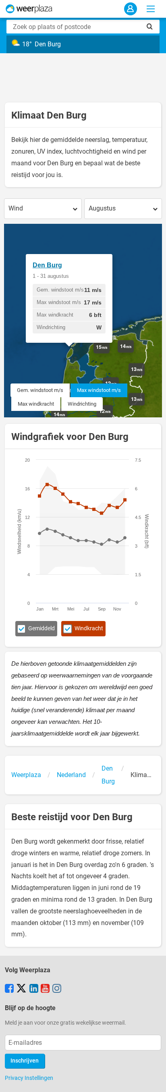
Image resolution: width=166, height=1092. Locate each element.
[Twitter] (21, 989)
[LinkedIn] (33, 989)
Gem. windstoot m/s (40, 390)
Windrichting (82, 404)
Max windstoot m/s (99, 390)
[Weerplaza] (29, 9)
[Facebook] (9, 989)
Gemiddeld (41, 628)
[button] (73, 363)
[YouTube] (45, 989)
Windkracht (89, 628)
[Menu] (151, 9)
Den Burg (47, 265)
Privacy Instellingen (29, 1078)
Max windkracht (36, 404)
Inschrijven (24, 1060)
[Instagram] (56, 989)
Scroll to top (153, 1079)
